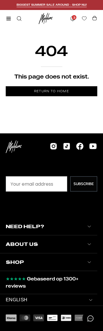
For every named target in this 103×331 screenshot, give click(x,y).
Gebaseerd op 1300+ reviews (42, 282)
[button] (18, 18)
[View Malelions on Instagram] (53, 146)
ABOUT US (22, 244)
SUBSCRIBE (84, 184)
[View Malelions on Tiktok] (66, 146)
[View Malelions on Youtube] (93, 146)
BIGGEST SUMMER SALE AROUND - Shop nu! (52, 4)
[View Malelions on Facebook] (80, 146)
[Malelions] (46, 18)
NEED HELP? (25, 226)
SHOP (15, 262)
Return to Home (51, 91)
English (16, 299)
